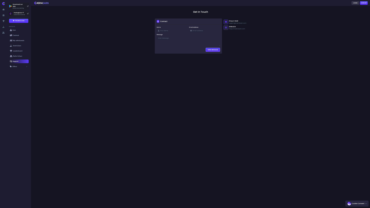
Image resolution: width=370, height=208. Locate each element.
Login (355, 3)
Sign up (363, 3)
